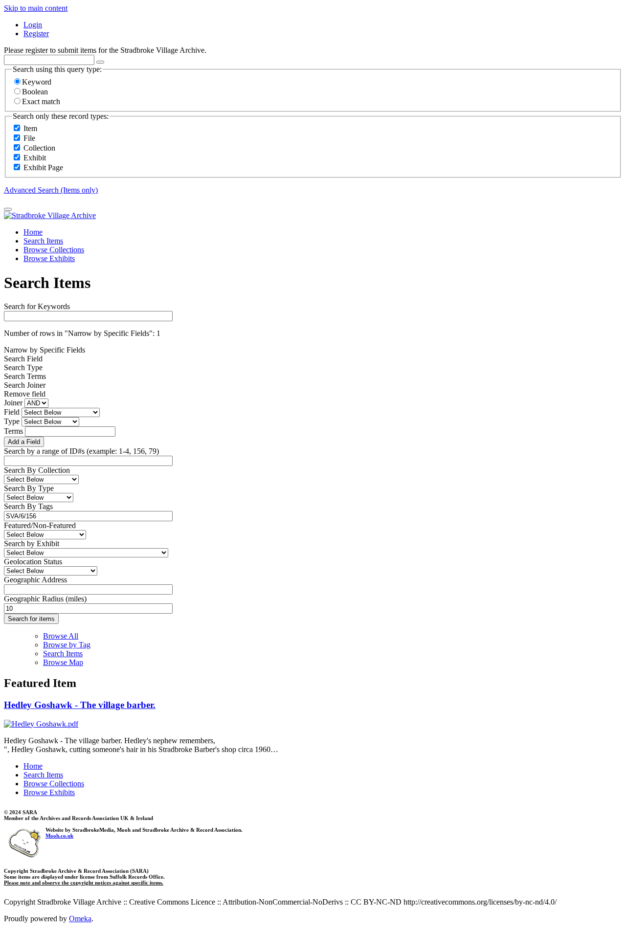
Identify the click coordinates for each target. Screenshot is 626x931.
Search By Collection (37, 470)
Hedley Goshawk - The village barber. (80, 705)
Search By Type (29, 488)
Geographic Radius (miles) (45, 599)
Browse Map (63, 662)
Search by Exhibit (31, 543)
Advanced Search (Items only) (51, 190)
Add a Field (24, 441)
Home (33, 232)
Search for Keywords (37, 306)
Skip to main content (35, 8)
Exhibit (34, 158)
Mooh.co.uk (59, 836)
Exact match (41, 101)
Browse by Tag (66, 645)
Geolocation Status (33, 561)
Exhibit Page (43, 167)
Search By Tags (28, 506)
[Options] (100, 62)
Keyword (36, 82)
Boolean (35, 92)
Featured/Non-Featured (40, 525)
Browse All (60, 636)
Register (36, 33)
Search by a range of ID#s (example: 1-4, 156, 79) (81, 451)
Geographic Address (35, 580)
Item (30, 128)
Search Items (43, 241)
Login (32, 25)
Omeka (80, 918)
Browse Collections (53, 249)
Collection (39, 148)
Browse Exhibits (49, 258)
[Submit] (8, 209)
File (29, 138)
